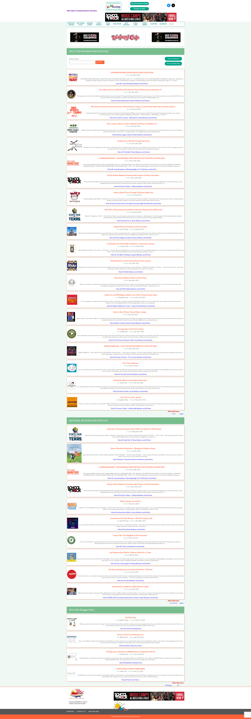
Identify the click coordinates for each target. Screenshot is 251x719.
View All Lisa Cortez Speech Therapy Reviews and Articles (130, 563)
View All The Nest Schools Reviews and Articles (130, 374)
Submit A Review (173, 59)
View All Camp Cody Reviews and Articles (130, 546)
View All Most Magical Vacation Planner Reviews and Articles (130, 238)
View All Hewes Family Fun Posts (130, 646)
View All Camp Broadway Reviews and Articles (132, 83)
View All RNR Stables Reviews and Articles (130, 289)
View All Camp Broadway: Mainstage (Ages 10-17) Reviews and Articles (131, 169)
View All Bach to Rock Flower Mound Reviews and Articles (130, 323)
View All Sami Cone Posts (130, 680)
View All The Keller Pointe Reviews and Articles (133, 152)
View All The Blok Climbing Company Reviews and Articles (131, 255)
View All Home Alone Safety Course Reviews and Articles (130, 512)
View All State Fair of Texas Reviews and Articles (133, 221)
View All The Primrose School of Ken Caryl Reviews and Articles (130, 340)
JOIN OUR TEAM (93, 711)
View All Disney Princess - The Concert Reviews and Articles (130, 357)
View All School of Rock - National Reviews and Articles (133, 186)
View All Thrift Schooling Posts (130, 628)
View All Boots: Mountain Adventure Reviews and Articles (133, 459)
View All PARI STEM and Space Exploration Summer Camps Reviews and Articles (130, 597)
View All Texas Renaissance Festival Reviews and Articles (130, 100)
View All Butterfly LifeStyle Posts (130, 663)
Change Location (139, 9)
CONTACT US (81, 711)
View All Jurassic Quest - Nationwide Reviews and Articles (131, 408)
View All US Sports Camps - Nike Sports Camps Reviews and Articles (133, 118)
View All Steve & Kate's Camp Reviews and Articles (130, 391)
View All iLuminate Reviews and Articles (131, 529)
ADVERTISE (70, 711)
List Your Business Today (139, 3)
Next (181, 414)
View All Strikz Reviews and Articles (130, 272)
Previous (169, 685)
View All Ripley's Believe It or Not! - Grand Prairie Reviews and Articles (131, 306)
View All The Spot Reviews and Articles (130, 580)
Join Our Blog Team (173, 63)
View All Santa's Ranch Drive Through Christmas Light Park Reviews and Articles (133, 203)
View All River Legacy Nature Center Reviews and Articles (132, 135)
